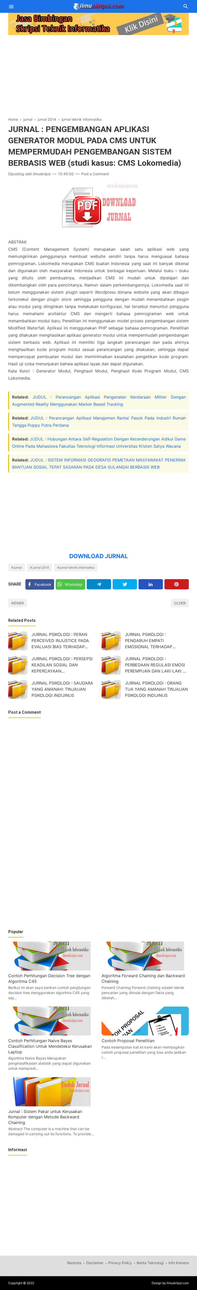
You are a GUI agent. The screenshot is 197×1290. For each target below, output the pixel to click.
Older (180, 603)
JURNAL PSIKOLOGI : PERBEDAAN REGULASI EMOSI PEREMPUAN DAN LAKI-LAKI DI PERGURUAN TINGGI (156, 665)
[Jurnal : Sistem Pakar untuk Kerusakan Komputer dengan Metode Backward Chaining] (51, 1104)
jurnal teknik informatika (77, 567)
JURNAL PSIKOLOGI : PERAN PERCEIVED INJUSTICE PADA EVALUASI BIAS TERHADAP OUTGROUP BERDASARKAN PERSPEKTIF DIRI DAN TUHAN (61, 641)
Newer (17, 603)
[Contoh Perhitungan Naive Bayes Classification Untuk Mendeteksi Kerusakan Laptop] (51, 1034)
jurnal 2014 (41, 567)
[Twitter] (125, 584)
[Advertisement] (98, 72)
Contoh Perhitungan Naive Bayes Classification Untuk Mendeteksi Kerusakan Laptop (50, 1046)
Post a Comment (95, 174)
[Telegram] (99, 584)
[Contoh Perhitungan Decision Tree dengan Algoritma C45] (51, 969)
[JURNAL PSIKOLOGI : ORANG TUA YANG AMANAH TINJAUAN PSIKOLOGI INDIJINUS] (111, 689)
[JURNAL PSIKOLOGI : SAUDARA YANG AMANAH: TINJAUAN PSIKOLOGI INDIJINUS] (17, 689)
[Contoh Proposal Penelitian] (145, 1034)
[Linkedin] (151, 584)
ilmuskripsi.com (178, 1283)
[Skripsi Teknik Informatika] (99, 5)
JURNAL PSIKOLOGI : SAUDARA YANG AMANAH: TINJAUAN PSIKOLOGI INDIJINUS (62, 689)
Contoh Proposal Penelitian (128, 1040)
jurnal (18, 567)
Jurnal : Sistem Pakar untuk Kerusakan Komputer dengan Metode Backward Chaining (45, 1117)
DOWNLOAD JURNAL (98, 556)
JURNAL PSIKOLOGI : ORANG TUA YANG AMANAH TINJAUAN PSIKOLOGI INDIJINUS (156, 689)
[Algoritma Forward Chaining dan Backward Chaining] (145, 969)
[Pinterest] (176, 584)
